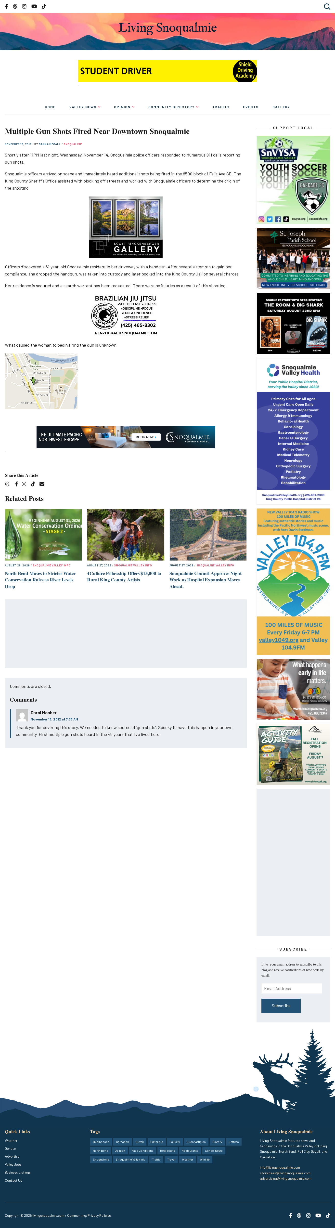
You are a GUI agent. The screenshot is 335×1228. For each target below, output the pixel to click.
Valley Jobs (13, 1164)
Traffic (220, 107)
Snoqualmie (73, 144)
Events (251, 107)
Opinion (122, 107)
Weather (11, 1140)
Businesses (101, 1141)
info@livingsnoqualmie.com (280, 1167)
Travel (171, 1159)
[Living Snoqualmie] (167, 28)
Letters (234, 1141)
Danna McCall (50, 144)
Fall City (175, 1141)
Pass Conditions (143, 1150)
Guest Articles (196, 1141)
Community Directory (171, 107)
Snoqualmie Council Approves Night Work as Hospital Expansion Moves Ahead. (205, 579)
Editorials (156, 1141)
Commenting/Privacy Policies (89, 1215)
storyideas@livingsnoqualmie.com (285, 1173)
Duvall (140, 1141)
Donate (10, 1148)
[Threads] (9, 484)
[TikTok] (35, 484)
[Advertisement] (126, 634)
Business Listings (18, 1172)
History (217, 1141)
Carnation (122, 1141)
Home (50, 107)
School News (214, 1150)
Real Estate (167, 1150)
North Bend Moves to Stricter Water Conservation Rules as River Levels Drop (40, 579)
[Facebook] (17, 484)
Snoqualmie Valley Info (52, 565)
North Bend (100, 1150)
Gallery (281, 107)
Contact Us (13, 1180)
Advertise (12, 1156)
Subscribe (281, 1005)
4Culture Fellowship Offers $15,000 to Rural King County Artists (124, 576)
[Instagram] (26, 484)
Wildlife (205, 1159)
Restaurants (190, 1150)
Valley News (83, 107)
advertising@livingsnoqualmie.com (285, 1178)
